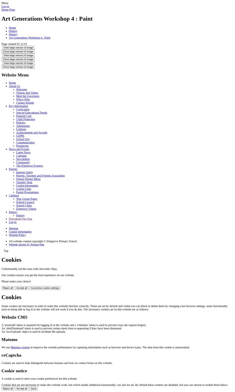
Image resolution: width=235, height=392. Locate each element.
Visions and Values (27, 92)
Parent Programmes (27, 192)
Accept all (22, 288)
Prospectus (22, 145)
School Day (23, 139)
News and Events (19, 149)
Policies (20, 122)
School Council (25, 202)
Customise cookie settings (45, 288)
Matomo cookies (20, 347)
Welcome (21, 89)
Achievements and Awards (31, 132)
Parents (13, 169)
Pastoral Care (24, 116)
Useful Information (27, 185)
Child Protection (25, 119)
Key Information (18, 106)
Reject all (8, 288)
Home (12, 27)
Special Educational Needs (31, 112)
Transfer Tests (24, 182)
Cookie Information (20, 231)
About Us (14, 86)
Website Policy (17, 235)
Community (23, 162)
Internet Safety (24, 172)
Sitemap (13, 228)
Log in (5, 6)
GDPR (20, 135)
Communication (25, 142)
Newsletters (23, 159)
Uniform (21, 129)
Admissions (23, 125)
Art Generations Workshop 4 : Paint (29, 37)
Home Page (8, 9)
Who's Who (23, 99)
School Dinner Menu (28, 179)
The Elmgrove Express (29, 165)
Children (14, 195)
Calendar (21, 155)
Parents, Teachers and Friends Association (40, 175)
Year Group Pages (26, 198)
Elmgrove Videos (26, 208)
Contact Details (25, 102)
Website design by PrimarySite (26, 244)
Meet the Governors (27, 96)
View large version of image (18, 47)
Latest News (23, 152)
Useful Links (23, 188)
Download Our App (20, 218)
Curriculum (22, 109)
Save (33, 388)
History (13, 31)
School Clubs (24, 205)
